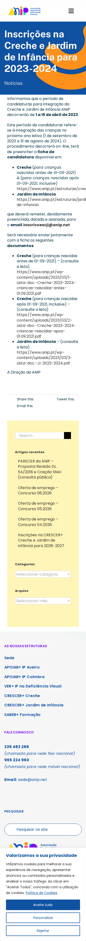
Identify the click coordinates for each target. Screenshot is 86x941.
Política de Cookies (41, 892)
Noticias (13, 83)
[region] (43, 894)
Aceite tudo (43, 904)
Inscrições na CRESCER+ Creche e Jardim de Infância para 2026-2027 (41, 540)
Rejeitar (43, 930)
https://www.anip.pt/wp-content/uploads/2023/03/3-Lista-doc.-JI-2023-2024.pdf (44, 358)
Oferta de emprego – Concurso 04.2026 (38, 521)
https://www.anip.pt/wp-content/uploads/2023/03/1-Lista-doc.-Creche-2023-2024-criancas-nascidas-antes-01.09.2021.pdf (46, 282)
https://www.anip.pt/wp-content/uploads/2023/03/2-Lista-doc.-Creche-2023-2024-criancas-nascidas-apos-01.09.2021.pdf (46, 325)
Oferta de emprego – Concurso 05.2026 (38, 506)
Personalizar (43, 917)
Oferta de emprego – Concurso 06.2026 (38, 490)
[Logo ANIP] (24, 7)
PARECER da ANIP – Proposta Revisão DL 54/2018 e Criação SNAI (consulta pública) (39, 469)
